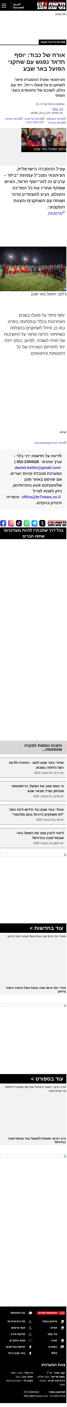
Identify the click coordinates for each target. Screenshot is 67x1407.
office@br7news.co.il (33, 1383)
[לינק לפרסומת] (32, 850)
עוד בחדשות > (44, 921)
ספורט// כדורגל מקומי (50, 41)
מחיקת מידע (17, 1322)
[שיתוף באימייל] (54, 122)
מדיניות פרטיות (15, 1309)
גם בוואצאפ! (16, 1300)
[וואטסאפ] (30, 6)
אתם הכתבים (16, 1328)
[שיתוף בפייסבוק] (32, 118)
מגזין (52, 1328)
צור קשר (50, 1322)
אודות (51, 1315)
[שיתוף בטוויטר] (11, 118)
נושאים (50, 1334)
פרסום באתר (47, 1309)
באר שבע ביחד (15, 1341)
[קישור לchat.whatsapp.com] (32, 438)
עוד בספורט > (44, 1069)
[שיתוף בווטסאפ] (53, 118)
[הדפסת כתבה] (33, 121)
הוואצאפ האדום (45, 1300)
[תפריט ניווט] (4, 5)
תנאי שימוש (17, 1315)
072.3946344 (29, 1379)
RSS (52, 1341)
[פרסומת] (32, 23)
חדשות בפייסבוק (14, 1334)
